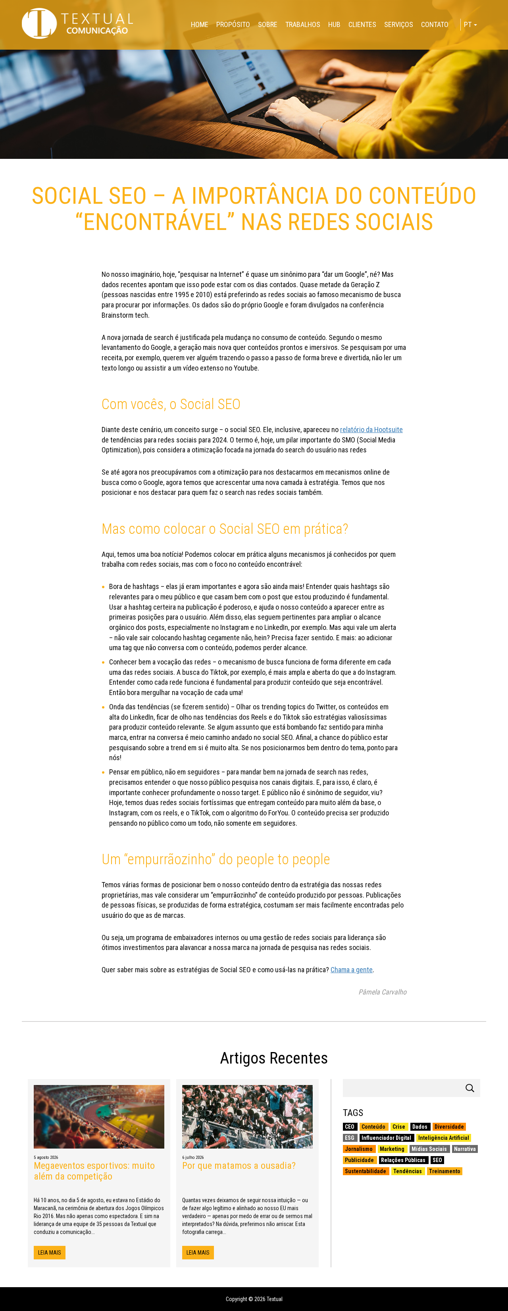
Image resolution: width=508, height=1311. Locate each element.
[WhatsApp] (3, 52)
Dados (420, 1127)
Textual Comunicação (77, 23)
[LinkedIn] (3, 49)
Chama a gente (352, 969)
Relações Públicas (404, 1160)
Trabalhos (302, 24)
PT (468, 24)
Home (199, 24)
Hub (334, 24)
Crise (399, 1127)
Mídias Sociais (430, 1149)
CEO (350, 1127)
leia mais (49, 1252)
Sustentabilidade (366, 1171)
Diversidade (449, 1127)
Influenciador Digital (387, 1138)
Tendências (408, 1171)
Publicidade (360, 1160)
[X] (3, 46)
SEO (437, 1160)
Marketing (393, 1149)
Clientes (362, 24)
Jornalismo (359, 1149)
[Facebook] (3, 42)
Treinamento (444, 1171)
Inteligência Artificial (443, 1138)
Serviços (398, 24)
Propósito (233, 24)
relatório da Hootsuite (371, 429)
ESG (350, 1138)
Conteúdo (374, 1127)
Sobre (267, 24)
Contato (434, 24)
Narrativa (465, 1149)
